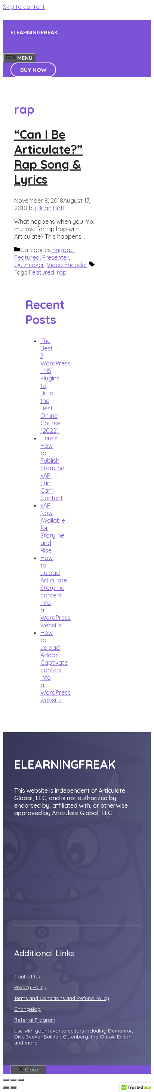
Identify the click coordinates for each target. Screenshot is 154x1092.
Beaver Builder (42, 1037)
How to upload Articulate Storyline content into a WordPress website (55, 591)
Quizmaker (29, 265)
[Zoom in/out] (21, 1080)
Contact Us (27, 976)
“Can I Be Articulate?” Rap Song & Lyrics (48, 157)
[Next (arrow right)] (13, 1087)
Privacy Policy (30, 987)
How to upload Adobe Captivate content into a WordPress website (55, 666)
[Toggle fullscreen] (13, 1080)
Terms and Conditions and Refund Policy (61, 998)
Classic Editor (115, 1037)
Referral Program (34, 1020)
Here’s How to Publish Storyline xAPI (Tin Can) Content (52, 468)
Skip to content (24, 6)
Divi (18, 1037)
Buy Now (33, 69)
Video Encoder (67, 265)
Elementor (120, 1031)
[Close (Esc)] (6, 1080)
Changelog (27, 1009)
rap (62, 272)
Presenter (55, 257)
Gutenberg (75, 1037)
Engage (63, 250)
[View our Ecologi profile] (51, 851)
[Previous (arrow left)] (6, 1087)
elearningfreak (34, 32)
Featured (27, 257)
